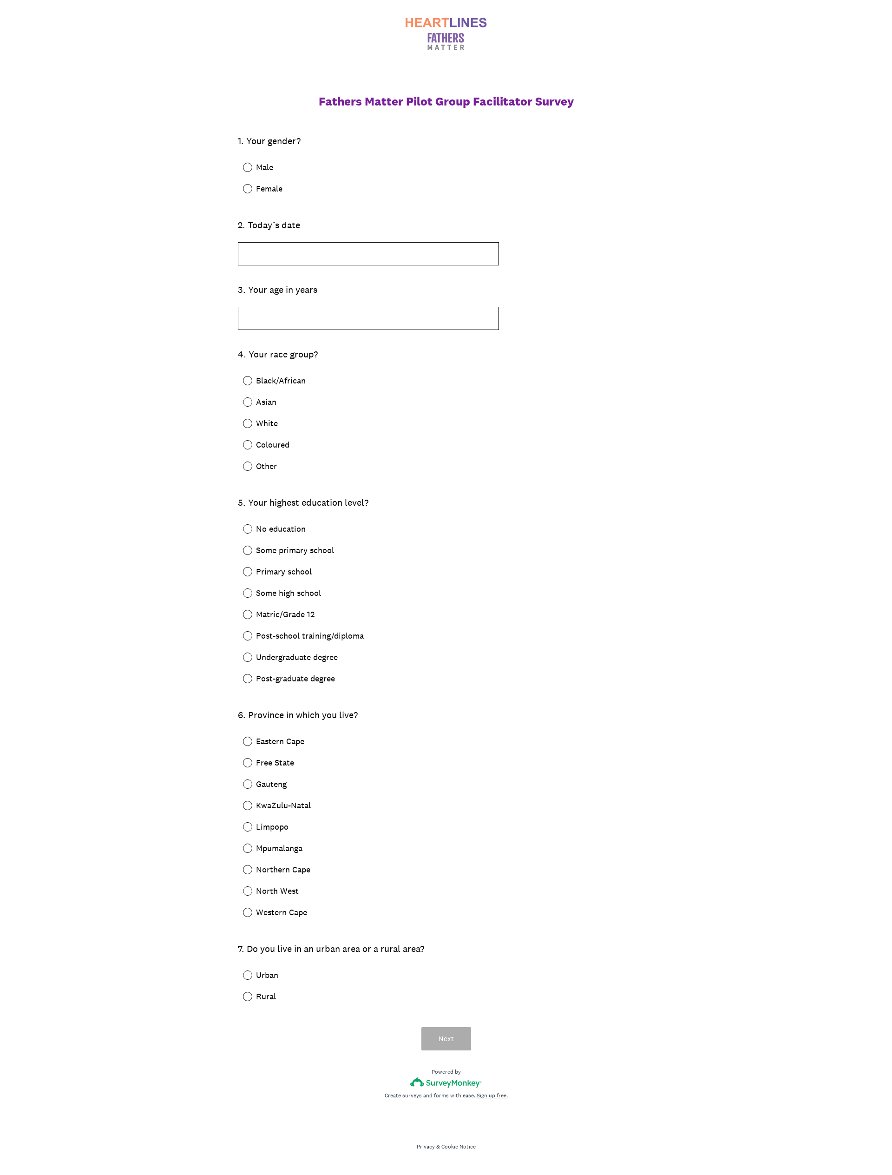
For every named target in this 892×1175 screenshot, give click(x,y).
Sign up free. (492, 1095)
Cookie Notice (458, 1146)
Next (446, 1038)
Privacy (426, 1146)
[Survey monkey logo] (446, 1082)
